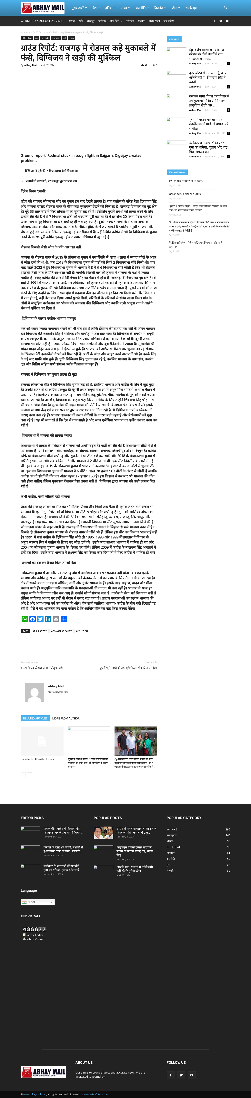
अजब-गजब (154, 21)
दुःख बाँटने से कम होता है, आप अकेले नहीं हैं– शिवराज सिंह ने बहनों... (207, 77)
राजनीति (141, 8)
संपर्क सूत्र (191, 8)
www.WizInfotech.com (96, 1094)
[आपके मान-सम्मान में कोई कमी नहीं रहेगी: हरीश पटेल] (103, 872)
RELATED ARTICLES (35, 718)
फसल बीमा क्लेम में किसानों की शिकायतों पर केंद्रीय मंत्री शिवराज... (63, 830)
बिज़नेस (158, 8)
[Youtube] (227, 21)
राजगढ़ (71, 38)
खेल (174, 8)
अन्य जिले (114, 21)
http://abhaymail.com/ (58, 692)
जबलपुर (91, 21)
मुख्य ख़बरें (78, 8)
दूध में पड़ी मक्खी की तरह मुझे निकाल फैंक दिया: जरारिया (128, 668)
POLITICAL (37, 32)
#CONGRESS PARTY (61, 631)
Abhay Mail (30, 65)
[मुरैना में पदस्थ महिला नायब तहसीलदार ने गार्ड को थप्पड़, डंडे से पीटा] (176, 127)
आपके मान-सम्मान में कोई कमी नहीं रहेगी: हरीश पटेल (134, 869)
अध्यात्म (141, 21)
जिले (64, 38)
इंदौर (81, 21)
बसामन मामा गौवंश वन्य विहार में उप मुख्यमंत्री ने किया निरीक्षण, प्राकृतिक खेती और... (209, 100)
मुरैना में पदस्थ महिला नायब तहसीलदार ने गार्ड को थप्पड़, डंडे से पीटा (208, 124)
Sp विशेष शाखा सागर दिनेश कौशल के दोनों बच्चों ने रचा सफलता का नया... (206, 54)
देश (94, 8)
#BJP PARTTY (40, 631)
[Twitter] (221, 21)
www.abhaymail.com (34, 1094)
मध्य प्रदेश (45, 38)
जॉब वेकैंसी (169, 21)
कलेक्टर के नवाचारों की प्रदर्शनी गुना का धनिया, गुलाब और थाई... (62, 868)
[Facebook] (214, 21)
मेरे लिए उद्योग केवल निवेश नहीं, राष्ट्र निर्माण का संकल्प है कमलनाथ (195, 244)
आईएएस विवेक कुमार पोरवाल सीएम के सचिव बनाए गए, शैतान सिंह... (134, 851)
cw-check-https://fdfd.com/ (37, 759)
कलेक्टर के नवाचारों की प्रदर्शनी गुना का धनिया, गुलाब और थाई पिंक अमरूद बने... (208, 147)
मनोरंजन (130, 21)
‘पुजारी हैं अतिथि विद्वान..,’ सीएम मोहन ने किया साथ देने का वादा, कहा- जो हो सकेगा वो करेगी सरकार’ (88, 763)
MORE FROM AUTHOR (66, 718)
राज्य (124, 8)
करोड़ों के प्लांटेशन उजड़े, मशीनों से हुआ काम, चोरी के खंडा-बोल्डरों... (63, 849)
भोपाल (72, 21)
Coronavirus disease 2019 (185, 194)
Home (24, 32)
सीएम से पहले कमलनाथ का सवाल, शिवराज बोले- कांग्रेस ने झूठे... (136, 830)
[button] (225, 8)
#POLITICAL (82, 631)
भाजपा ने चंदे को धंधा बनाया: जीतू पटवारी (42, 668)
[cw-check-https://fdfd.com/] (42, 741)
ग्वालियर (102, 21)
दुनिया (108, 8)
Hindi (31, 902)
